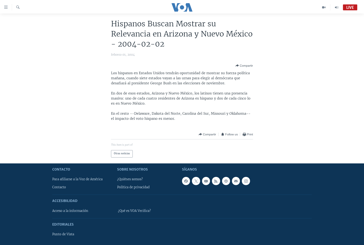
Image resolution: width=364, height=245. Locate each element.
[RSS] (216, 181)
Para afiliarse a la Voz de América (77, 179)
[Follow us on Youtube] (206, 181)
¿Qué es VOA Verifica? (134, 211)
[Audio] (336, 7)
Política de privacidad (133, 187)
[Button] (244, 65)
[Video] (323, 7)
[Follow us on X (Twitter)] (196, 181)
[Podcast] (226, 181)
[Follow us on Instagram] (246, 181)
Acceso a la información (70, 211)
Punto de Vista (63, 234)
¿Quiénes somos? (130, 179)
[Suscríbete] (236, 181)
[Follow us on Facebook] (186, 181)
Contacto (59, 187)
